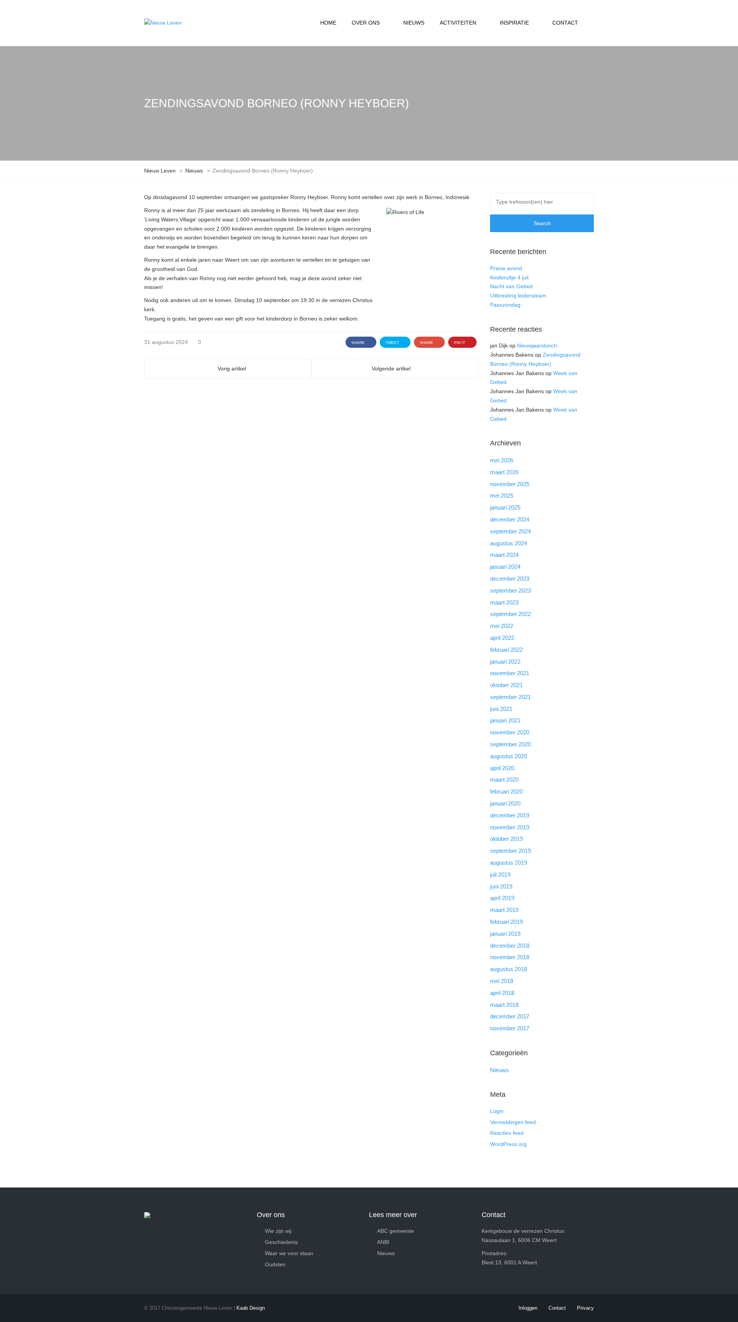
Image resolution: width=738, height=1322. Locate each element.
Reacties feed (507, 1133)
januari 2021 (505, 720)
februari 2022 (506, 649)
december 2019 (509, 815)
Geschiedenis (281, 1242)
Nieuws (413, 23)
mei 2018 (501, 981)
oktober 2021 (506, 685)
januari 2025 (505, 507)
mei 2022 (501, 626)
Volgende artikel (391, 368)
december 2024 (509, 519)
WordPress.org (508, 1144)
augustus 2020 (508, 756)
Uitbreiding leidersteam (518, 295)
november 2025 (509, 484)
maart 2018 (504, 1004)
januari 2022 (505, 661)
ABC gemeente (395, 1231)
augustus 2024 (508, 543)
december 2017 (509, 1016)
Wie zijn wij (278, 1231)
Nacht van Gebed (511, 286)
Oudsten (275, 1264)
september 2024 (510, 531)
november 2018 (509, 957)
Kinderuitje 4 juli (509, 277)
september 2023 (510, 590)
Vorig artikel (232, 368)
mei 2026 (501, 460)
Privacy (585, 1308)
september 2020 (510, 744)
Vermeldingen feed (513, 1122)
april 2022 (502, 637)
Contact (565, 23)
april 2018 (502, 993)
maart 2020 (504, 779)
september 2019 (510, 850)
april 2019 (502, 898)
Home (328, 23)
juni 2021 (501, 709)
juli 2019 (500, 874)
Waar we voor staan (289, 1253)
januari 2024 (505, 566)
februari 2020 (506, 791)
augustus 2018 (508, 969)
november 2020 (509, 732)
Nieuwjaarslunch (537, 345)
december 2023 (509, 578)
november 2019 (509, 827)
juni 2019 (501, 886)
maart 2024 (504, 554)
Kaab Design (250, 1308)
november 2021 (509, 673)
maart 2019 (504, 910)
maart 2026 (504, 472)
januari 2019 (505, 933)
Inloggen (528, 1308)
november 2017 (509, 1028)
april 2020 (502, 768)
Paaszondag (505, 305)
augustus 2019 (508, 862)
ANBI (383, 1242)
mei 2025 (501, 495)
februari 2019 (506, 921)
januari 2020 (505, 803)
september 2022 (510, 614)
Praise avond (506, 268)
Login (497, 1111)
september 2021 (510, 697)
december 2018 (509, 945)
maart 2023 (504, 602)
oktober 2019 (506, 838)
